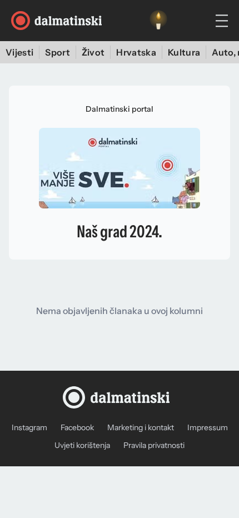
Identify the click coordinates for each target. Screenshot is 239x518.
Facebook (77, 427)
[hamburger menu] (222, 20)
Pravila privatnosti (154, 445)
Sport (57, 52)
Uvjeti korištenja (82, 445)
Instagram (29, 427)
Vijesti (19, 52)
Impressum (207, 427)
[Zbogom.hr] (158, 20)
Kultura (184, 52)
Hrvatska (136, 52)
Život (93, 52)
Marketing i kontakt (140, 427)
